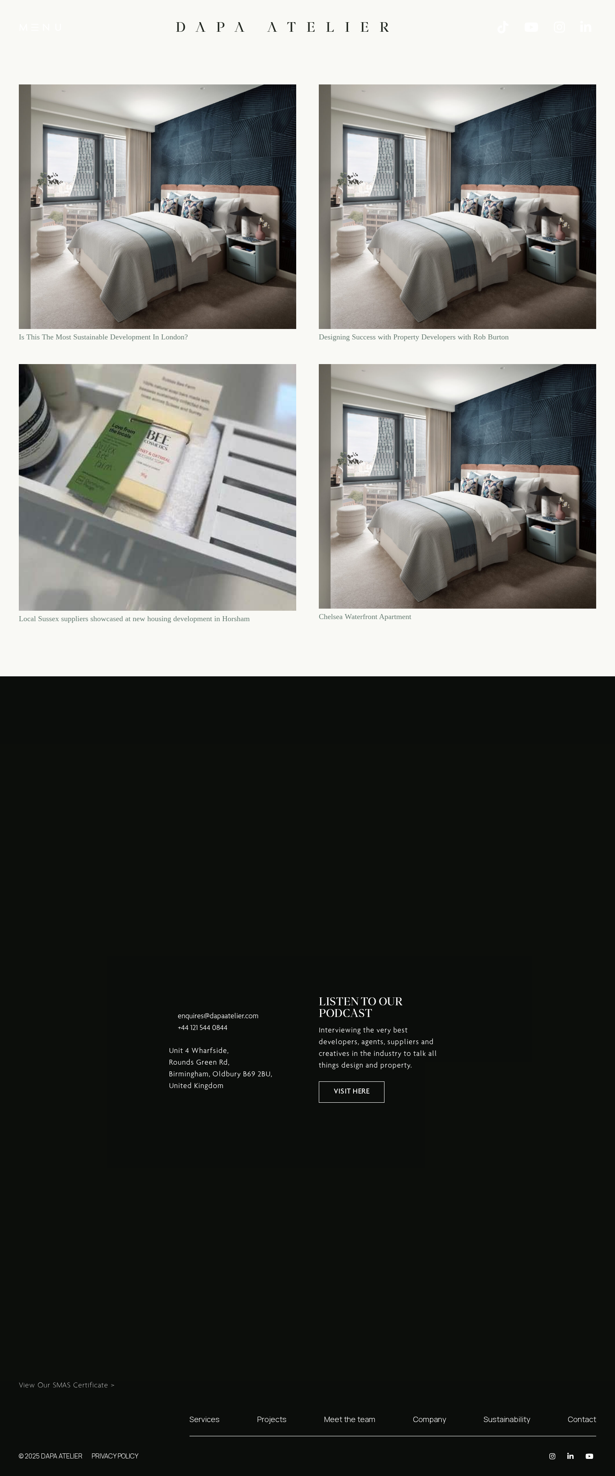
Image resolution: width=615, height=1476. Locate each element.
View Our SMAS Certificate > (67, 1385)
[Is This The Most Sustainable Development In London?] (157, 90)
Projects (272, 1419)
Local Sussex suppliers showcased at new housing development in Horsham (134, 618)
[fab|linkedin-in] (588, 27)
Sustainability (507, 1419)
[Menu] (40, 27)
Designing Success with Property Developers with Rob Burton (414, 337)
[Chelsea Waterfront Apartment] (457, 370)
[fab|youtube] (533, 27)
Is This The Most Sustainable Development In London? (103, 337)
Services (205, 1419)
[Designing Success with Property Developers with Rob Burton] (457, 90)
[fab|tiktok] (505, 27)
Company (429, 1419)
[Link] (282, 27)
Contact (582, 1419)
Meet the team (349, 1419)
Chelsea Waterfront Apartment (365, 616)
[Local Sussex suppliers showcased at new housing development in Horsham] (157, 370)
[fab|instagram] (562, 27)
